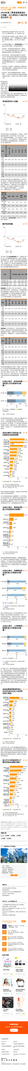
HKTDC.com (3, 1041)
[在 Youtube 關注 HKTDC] (14, 1060)
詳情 (14, 875)
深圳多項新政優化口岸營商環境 (9, 888)
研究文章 (4, 8)
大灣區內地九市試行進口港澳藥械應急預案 (11, 891)
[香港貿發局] (14, 1039)
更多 (23, 921)
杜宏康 (4, 27)
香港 (2, 835)
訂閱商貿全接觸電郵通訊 (6, 1046)
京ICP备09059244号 (5, 1054)
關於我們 (15, 1041)
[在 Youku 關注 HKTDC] (16, 1060)
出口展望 (12, 8)
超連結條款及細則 (5, 1051)
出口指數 (13, 835)
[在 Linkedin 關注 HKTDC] (6, 1060)
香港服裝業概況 (5, 890)
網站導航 (15, 1051)
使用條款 (3, 1049)
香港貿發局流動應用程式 (18, 1043)
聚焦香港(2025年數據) (9, 846)
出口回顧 (3, 838)
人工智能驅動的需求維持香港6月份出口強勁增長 (13, 904)
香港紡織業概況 (5, 895)
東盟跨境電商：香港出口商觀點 (9, 906)
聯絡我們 (3, 1043)
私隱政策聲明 (16, 1049)
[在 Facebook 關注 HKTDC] (2, 1060)
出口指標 (7, 835)
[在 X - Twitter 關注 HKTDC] (4, 1060)
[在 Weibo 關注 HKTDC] (9, 1060)
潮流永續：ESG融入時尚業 (8, 893)
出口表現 (9, 838)
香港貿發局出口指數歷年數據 (8, 915)
